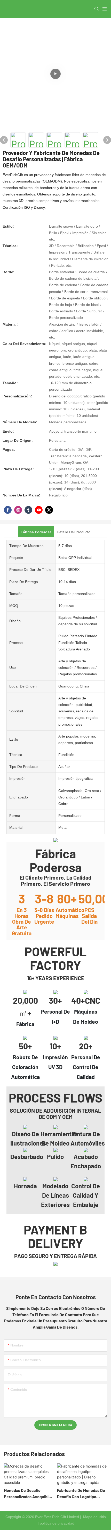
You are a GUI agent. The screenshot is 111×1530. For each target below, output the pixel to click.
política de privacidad (57, 1523)
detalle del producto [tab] (73, 532)
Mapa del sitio (94, 1517)
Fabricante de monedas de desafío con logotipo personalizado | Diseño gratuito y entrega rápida (81, 1494)
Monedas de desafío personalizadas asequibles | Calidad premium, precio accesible (28, 1494)
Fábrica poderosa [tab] (36, 532)
